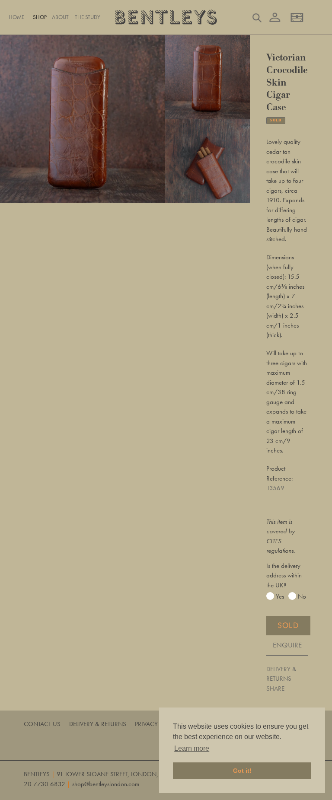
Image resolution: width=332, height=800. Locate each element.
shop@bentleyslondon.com (105, 784)
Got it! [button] (242, 770)
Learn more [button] (191, 748)
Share (275, 688)
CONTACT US (42, 724)
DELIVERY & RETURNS (281, 674)
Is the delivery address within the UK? (284, 575)
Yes (280, 596)
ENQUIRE (287, 645)
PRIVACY (146, 724)
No (302, 596)
